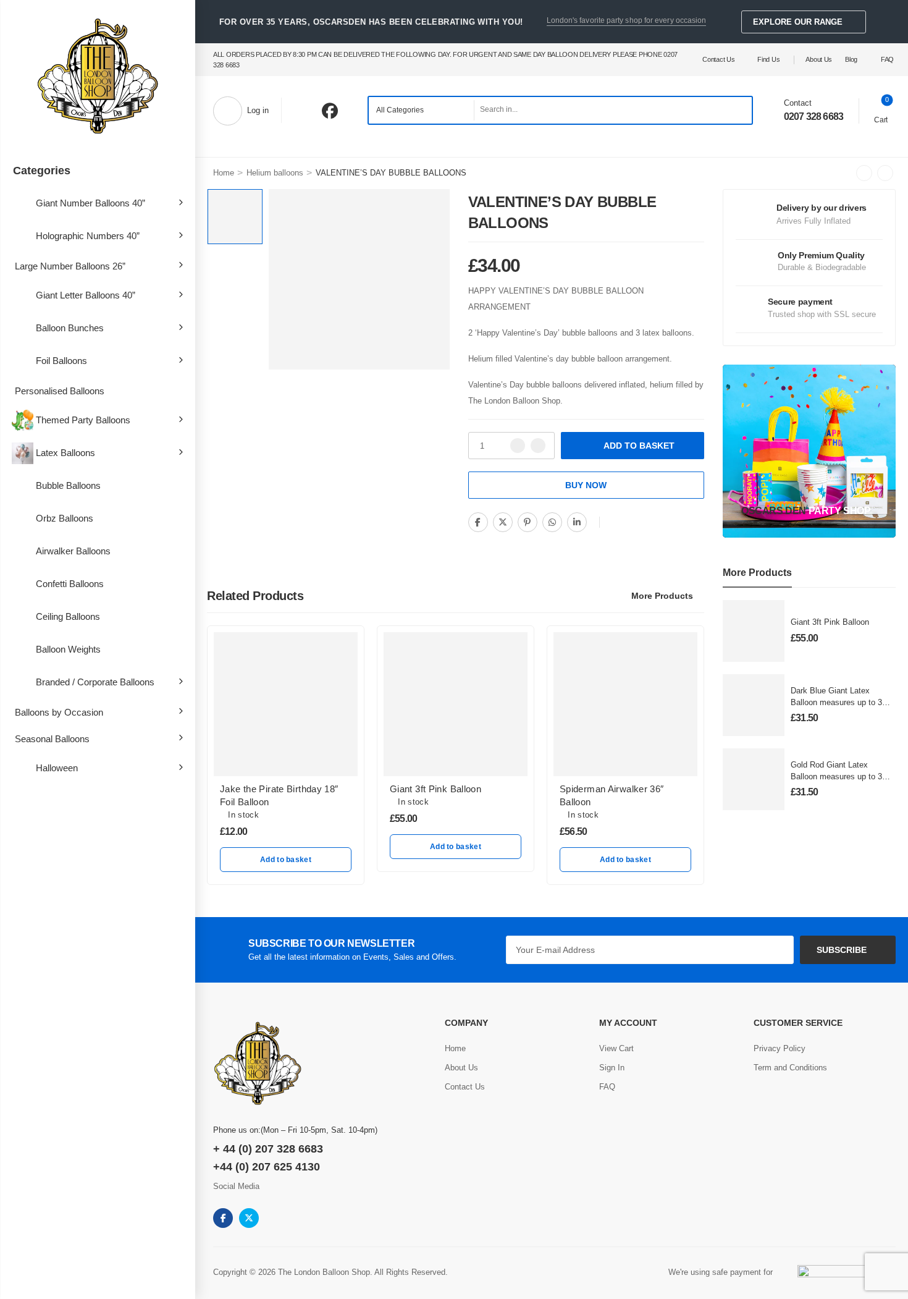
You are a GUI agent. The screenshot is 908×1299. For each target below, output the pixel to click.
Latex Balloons (65, 452)
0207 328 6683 (814, 116)
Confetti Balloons (70, 583)
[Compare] (617, 523)
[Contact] (774, 110)
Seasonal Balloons (52, 739)
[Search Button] (739, 110)
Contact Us (718, 59)
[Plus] (538, 445)
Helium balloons (274, 172)
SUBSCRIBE (842, 950)
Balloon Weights (68, 649)
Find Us (768, 59)
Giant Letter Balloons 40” (85, 295)
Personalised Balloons (59, 391)
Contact (798, 103)
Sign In (611, 1067)
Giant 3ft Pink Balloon (830, 622)
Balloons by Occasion (59, 712)
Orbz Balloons (64, 518)
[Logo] (97, 77)
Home (223, 172)
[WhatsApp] (552, 522)
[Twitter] (503, 522)
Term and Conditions (790, 1067)
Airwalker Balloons (73, 551)
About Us (818, 59)
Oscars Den (773, 511)
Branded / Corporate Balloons (95, 682)
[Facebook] (478, 522)
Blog (851, 59)
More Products (662, 596)
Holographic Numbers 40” (88, 236)
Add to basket (639, 446)
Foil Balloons (61, 360)
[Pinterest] (527, 522)
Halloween (57, 768)
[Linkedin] (577, 522)
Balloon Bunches (70, 328)
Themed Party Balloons (83, 420)
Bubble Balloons (68, 485)
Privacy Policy (779, 1048)
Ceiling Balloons (68, 616)
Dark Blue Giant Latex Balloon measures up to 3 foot (836, 701)
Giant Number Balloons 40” (90, 203)
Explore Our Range (798, 22)
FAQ (887, 59)
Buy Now (586, 485)
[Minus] (517, 445)
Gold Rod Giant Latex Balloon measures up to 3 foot (836, 776)
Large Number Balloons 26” (70, 266)
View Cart (616, 1048)
